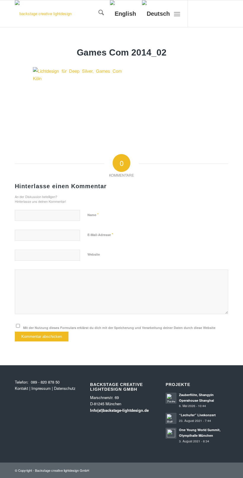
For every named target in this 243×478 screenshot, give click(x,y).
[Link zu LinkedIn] (206, 13)
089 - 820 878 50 (45, 382)
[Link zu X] (197, 13)
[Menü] (177, 14)
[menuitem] (98, 13)
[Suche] (98, 13)
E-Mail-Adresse (100, 234)
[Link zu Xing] (223, 13)
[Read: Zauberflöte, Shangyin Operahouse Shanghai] (171, 398)
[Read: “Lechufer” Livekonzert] (171, 418)
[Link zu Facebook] (214, 13)
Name (93, 214)
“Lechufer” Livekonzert (197, 415)
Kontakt (21, 388)
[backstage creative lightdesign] (43, 13)
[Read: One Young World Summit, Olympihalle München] (171, 433)
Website (93, 254)
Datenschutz (65, 388)
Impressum (41, 388)
